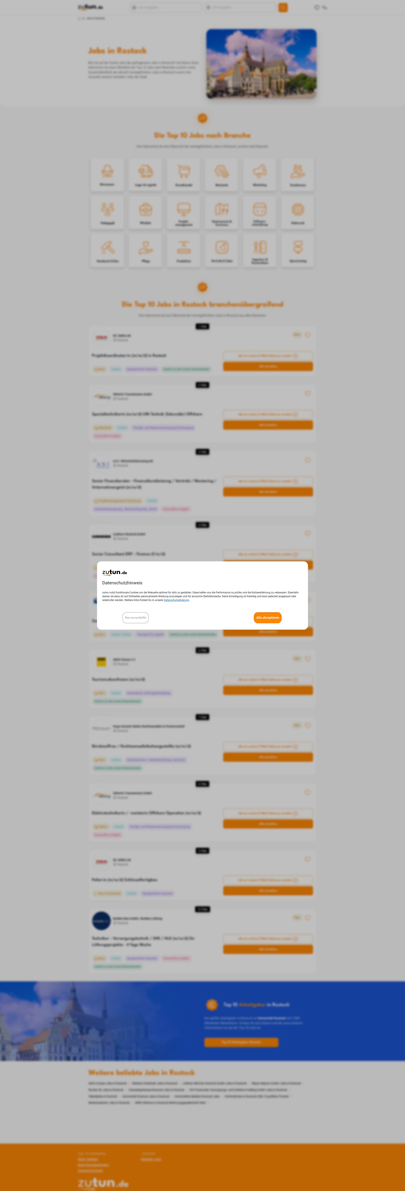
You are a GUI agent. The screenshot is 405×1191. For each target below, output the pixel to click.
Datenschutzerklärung (176, 600)
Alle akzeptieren (267, 618)
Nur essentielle (135, 618)
